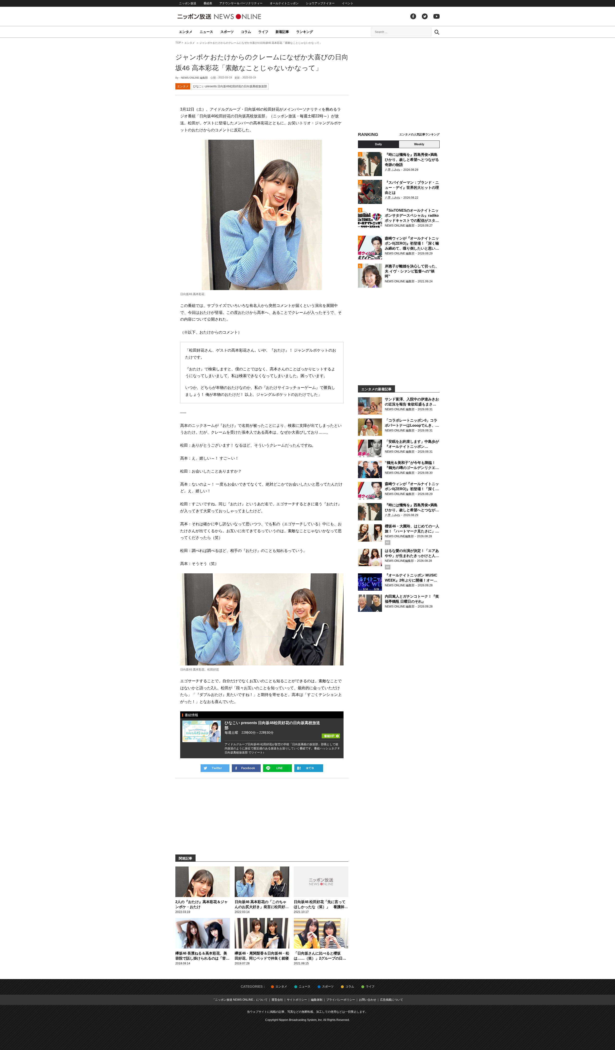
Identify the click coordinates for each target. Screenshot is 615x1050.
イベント (347, 3)
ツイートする (215, 768)
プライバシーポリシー (340, 999)
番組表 (207, 3)
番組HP (331, 729)
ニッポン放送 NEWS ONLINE (228, 16)
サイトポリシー (297, 999)
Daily (378, 144)
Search (437, 32)
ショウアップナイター (320, 3)
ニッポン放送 (187, 3)
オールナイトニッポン (284, 3)
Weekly (419, 144)
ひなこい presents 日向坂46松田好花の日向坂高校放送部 (230, 86)
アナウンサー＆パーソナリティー (241, 3)
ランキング (304, 32)
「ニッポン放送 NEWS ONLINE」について (240, 999)
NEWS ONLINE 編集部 (194, 77)
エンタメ (185, 32)
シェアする (246, 768)
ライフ (263, 32)
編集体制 (316, 999)
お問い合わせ (367, 999)
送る (277, 768)
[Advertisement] (399, 85)
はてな (308, 768)
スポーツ (227, 32)
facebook (413, 16)
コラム (246, 32)
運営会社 (277, 999)
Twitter (425, 16)
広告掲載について (391, 999)
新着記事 (282, 32)
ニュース (206, 32)
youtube (436, 16)
